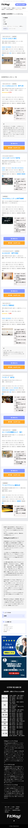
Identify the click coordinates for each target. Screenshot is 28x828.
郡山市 (13, 700)
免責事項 (17, 808)
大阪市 (13, 718)
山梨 (10, 716)
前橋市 (13, 708)
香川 (18, 722)
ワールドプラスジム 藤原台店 (11, 485)
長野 (18, 716)
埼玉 (10, 705)
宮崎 (18, 734)
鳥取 (18, 727)
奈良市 (13, 721)
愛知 (10, 709)
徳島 (10, 722)
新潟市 (13, 713)
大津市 (20, 719)
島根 (10, 727)
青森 (18, 695)
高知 (18, 724)
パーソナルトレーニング (8, 626)
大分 (10, 734)
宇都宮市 (14, 706)
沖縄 (19, 735)
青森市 (21, 695)
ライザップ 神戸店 (8, 377)
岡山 (18, 726)
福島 (10, 700)
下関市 (13, 729)
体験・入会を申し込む (15, 147)
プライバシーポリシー (9, 808)
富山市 (20, 713)
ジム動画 (12, 806)
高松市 (20, 722)
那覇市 (22, 735)
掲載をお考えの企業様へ (20, 4)
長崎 (10, 732)
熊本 (18, 732)
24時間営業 (6, 625)
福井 (18, 714)
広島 (10, 726)
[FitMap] (5, 4)
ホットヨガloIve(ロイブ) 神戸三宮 (12, 86)
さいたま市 (14, 705)
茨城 (18, 706)
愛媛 (10, 724)
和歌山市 (22, 721)
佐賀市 (20, 731)
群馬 (10, 708)
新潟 (10, 713)
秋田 (10, 697)
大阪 (10, 718)
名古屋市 (14, 709)
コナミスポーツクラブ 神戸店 (11, 158)
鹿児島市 (15, 735)
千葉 (10, 703)
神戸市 (13, 719)
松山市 (13, 724)
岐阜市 (13, 711)
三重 (18, 711)
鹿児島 (10, 735)
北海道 (10, 695)
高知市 (20, 724)
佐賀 (18, 731)
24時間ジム (21, 26)
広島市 (13, 726)
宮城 (18, 698)
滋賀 (18, 719)
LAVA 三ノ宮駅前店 (8, 305)
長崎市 (13, 732)
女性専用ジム (6, 28)
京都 (18, 718)
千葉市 (13, 703)
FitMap (11, 826)
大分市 (13, 734)
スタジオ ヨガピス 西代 (9, 38)
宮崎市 (20, 734)
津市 (20, 711)
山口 (10, 729)
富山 (18, 713)
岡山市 (20, 726)
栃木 (10, 706)
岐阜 (10, 711)
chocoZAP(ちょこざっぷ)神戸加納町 (13, 198)
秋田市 (13, 697)
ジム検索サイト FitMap (6, 8)
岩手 (10, 698)
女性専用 (5, 631)
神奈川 (18, 702)
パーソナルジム (15, 26)
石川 (10, 714)
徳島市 (13, 722)
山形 (18, 697)
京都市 (20, 718)
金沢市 (13, 714)
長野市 (20, 716)
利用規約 (18, 806)
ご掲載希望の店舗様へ (16, 810)
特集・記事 (7, 806)
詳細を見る (15, 143)
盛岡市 (13, 698)
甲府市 (13, 716)
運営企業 (6, 811)
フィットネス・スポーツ (8, 628)
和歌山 (18, 721)
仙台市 (20, 698)
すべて (5, 26)
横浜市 (21, 702)
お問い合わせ (7, 810)
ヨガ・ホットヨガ (12, 28)
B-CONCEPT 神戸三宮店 (10, 253)
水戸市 (21, 706)
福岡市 (13, 731)
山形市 (20, 697)
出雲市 (13, 727)
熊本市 (20, 732)
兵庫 (10, 719)
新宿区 (13, 702)
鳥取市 (20, 727)
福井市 (20, 714)
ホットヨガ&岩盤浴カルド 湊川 (12, 432)
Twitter (14, 820)
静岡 (18, 709)
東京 (10, 702)
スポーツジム (9, 26)
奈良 (10, 721)
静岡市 (21, 709)
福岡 (10, 731)
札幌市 (14, 695)
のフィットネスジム (16, 8)
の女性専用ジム (10, 9)
